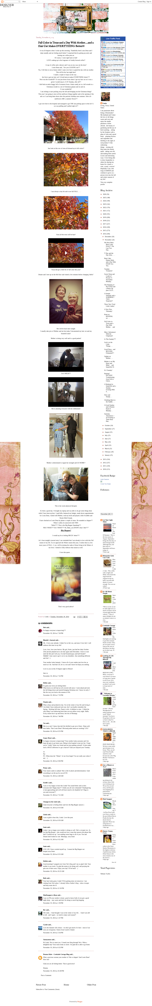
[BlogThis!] (80, 617)
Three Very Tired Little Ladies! (109, 305)
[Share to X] (82, 617)
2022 (104, 207)
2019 (104, 217)
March (107, 448)
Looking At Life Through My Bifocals (108, 657)
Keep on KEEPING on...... (108, 316)
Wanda (45, 702)
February (108, 452)
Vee (44, 723)
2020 (104, 214)
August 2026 (114, 52)
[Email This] (78, 617)
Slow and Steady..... (108, 396)
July (106, 435)
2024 (104, 201)
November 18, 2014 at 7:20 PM (53, 633)
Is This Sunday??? (110, 339)
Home (66, 985)
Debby (45, 683)
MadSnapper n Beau (50, 895)
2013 (104, 459)
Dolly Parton (114, 836)
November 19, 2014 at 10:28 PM (53, 971)
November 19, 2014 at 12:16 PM (53, 888)
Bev (44, 910)
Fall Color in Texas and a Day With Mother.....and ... (109, 325)
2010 (104, 469)
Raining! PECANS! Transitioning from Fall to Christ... (109, 377)
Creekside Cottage (109, 625)
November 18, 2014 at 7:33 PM (53, 695)
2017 (104, 224)
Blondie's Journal (49, 640)
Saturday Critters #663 (114, 599)
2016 (104, 227)
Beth (44, 878)
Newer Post (41, 985)
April (107, 445)
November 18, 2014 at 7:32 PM (53, 676)
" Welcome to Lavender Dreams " (109, 694)
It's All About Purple (107, 592)
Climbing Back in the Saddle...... (109, 401)
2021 (104, 211)
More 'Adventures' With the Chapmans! (110, 334)
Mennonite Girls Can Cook (108, 556)
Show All (114, 862)
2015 (104, 230)
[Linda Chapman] (101, 482)
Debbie (45, 861)
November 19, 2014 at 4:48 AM (53, 776)
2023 (104, 204)
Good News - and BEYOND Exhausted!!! (109, 351)
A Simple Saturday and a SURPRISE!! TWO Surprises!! (109, 297)
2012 (104, 463)
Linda (47, 617)
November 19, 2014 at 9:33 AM (53, 854)
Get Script (106, 87)
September (108, 429)
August (107, 432)
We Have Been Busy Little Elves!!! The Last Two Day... (109, 246)
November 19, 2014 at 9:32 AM (53, 839)
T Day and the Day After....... (109, 254)
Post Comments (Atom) (52, 989)
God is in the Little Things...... (108, 344)
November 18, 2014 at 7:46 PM (53, 716)
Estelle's (46, 783)
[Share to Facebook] (84, 617)
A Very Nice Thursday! (108, 310)
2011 (104, 466)
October (107, 425)
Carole (45, 925)
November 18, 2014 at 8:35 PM (53, 731)
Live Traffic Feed (113, 39)
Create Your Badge (105, 484)
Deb (44, 627)
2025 (104, 197)
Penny (45, 768)
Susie (45, 827)
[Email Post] (74, 617)
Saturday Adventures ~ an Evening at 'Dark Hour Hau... (109, 417)
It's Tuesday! (108, 370)
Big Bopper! (66, 530)
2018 (104, 220)
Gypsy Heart (47, 738)
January (107, 455)
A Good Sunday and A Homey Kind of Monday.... (109, 408)
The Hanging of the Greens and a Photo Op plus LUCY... (109, 287)
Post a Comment (46, 975)
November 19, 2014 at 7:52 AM (53, 795)
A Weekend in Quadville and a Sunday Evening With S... (110, 387)
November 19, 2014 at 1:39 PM (53, 903)
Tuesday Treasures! (108, 270)
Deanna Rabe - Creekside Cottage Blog (56, 954)
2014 (104, 234)
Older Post (91, 985)
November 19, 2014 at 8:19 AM (53, 808)
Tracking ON (119, 87)
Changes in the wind (50, 802)
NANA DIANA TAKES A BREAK (109, 730)
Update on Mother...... (108, 357)
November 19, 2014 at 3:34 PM (53, 933)
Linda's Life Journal (111, 49)
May (106, 442)
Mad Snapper (107, 799)
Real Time (112, 87)
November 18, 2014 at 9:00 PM (53, 761)
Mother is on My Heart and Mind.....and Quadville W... (109, 364)
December (108, 236)
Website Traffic (105, 874)
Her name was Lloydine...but (113, 43)
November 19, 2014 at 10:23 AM (53, 871)
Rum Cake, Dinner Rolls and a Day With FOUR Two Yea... (110, 262)
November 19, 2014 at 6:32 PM (53, 947)
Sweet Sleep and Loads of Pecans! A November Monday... (109, 277)
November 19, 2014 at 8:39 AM (53, 820)
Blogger (79, 1001)
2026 (104, 194)
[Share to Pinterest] (87, 617)
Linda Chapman (104, 479)
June (106, 439)
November (108, 240)
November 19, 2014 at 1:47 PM (53, 918)
